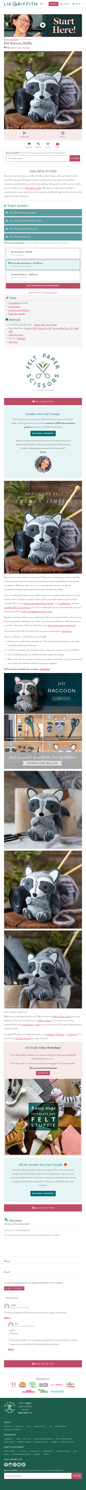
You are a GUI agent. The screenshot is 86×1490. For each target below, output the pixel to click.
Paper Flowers (9, 1451)
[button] (53, 4)
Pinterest (60, 1034)
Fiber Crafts (35, 1451)
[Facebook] (15, 1465)
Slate (43, 325)
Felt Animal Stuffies (11, 39)
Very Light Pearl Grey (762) (63, 328)
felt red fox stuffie (34, 188)
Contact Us (19, 1426)
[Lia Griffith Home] (21, 4)
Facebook (50, 1034)
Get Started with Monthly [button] (43, 286)
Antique (49, 325)
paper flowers (27, 1024)
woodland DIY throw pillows (17, 607)
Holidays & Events (63, 1451)
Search (66, 4)
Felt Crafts (22, 1451)
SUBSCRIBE (75, 158)
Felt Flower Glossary (64, 1439)
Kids (75, 1451)
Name (8, 1261)
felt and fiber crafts (61, 1016)
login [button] (78, 4)
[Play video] (43, 25)
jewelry (38, 1024)
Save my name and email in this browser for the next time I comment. (34, 1283)
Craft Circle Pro (67, 1442)
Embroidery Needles (17, 314)
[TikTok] (24, 1465)
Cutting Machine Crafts (21, 1454)
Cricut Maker (14, 303)
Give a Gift (27, 1439)
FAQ (50, 1426)
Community (8, 1439)
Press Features (60, 1426)
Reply (7, 1318)
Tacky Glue (13, 342)
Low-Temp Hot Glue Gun (19, 310)
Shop (18, 1439)
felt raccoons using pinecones (61, 625)
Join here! (45, 669)
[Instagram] (10, 1465)
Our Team (7, 1426)
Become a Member (24, 1442)
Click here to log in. (50, 293)
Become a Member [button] (43, 433)
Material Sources (41, 1442)
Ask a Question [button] (44, 401)
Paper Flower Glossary (44, 1439)
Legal (29, 1426)
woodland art (64, 603)
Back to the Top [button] (44, 1208)
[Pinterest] (6, 1465)
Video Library (9, 1442)
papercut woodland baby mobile (38, 603)
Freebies (54, 1442)
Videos (46, 1454)
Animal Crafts (16, 48)
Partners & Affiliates (12, 1429)
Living (6, 1454)
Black (55, 325)
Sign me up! (43, 1073)
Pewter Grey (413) (45, 328)
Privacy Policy (40, 1426)
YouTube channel (23, 1038)
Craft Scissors (14, 306)
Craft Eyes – (16, 335)
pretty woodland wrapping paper (37, 611)
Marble (37, 325)
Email (7, 1271)
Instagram (72, 1034)
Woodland (26, 48)
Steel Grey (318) (31, 328)
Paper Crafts (48, 1451)
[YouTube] (19, 1465)
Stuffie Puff (21, 338)
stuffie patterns (44, 1020)
